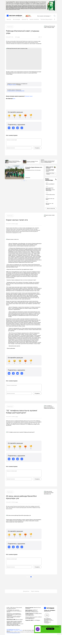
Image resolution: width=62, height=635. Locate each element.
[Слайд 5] (26, 180)
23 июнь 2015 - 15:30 (9, 223)
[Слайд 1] (21, 180)
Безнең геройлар (34, 19)
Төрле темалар (35, 591)
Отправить (37, 148)
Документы (26, 591)
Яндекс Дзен (50, 628)
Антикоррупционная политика (13, 629)
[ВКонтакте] (9, 128)
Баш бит (9, 19)
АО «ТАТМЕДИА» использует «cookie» (14, 630)
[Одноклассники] (13, 128)
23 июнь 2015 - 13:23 (9, 502)
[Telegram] (17, 128)
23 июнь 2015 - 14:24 (9, 416)
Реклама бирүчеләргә (46, 19)
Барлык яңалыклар (51, 208)
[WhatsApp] (22, 128)
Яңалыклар (10, 26)
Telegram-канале (12, 84)
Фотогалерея (16, 19)
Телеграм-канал (28, 96)
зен (14, 98)
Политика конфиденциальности (13, 632)
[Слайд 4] (25, 180)
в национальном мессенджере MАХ (15, 90)
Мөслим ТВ (25, 19)
